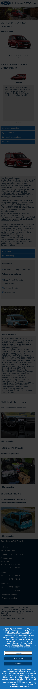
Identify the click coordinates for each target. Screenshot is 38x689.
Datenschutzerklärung (19, 686)
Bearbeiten (18, 653)
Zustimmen (18, 658)
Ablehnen (18, 664)
